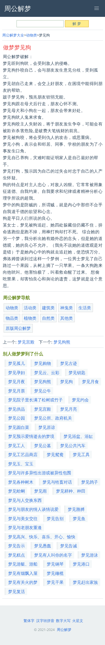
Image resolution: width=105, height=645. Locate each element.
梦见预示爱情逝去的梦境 (31, 436)
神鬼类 (66, 307)
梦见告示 (16, 545)
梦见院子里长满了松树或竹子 (35, 399)
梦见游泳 (89, 555)
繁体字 (29, 620)
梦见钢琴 (55, 564)
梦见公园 (16, 418)
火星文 (77, 620)
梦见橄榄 (55, 573)
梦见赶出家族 (85, 582)
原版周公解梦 (18, 328)
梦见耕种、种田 (70, 491)
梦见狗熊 (61, 342)
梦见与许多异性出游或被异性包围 (39, 472)
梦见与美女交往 (23, 518)
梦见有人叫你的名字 (53, 555)
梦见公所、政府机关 (53, 418)
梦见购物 (42, 363)
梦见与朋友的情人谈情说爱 (33, 509)
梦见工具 (81, 454)
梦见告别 (55, 518)
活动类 (30, 307)
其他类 (66, 318)
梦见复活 (16, 591)
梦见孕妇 (16, 372)
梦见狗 (66, 381)
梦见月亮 (68, 409)
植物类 (30, 318)
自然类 (48, 318)
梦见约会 (80, 399)
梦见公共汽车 (72, 445)
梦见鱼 (79, 518)
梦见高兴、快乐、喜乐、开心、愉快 (41, 536)
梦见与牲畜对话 (57, 482)
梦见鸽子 (89, 482)
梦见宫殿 (26, 342)
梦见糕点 (16, 555)
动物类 (31, 35)
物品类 (12, 318)
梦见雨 (40, 491)
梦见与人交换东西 (25, 500)
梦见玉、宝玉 (20, 463)
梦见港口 (81, 564)
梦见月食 (90, 381)
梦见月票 (16, 391)
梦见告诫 (68, 545)
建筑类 (48, 307)
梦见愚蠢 (42, 545)
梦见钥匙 (77, 372)
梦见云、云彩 (46, 372)
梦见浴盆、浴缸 (78, 436)
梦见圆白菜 (18, 427)
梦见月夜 (16, 381)
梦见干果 (55, 582)
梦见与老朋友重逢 (25, 527)
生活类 (84, 307)
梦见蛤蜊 (16, 491)
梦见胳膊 (76, 509)
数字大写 (63, 620)
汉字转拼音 (45, 620)
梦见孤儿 (16, 363)
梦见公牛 (42, 391)
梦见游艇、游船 (23, 564)
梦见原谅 (46, 427)
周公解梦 (64, 629)
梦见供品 (16, 409)
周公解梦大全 (13, 35)
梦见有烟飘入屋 (23, 573)
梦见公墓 (42, 445)
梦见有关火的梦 (23, 582)
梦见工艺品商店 (23, 454)
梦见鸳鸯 (55, 454)
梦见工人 (16, 445)
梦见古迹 (68, 363)
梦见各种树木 (20, 482)
